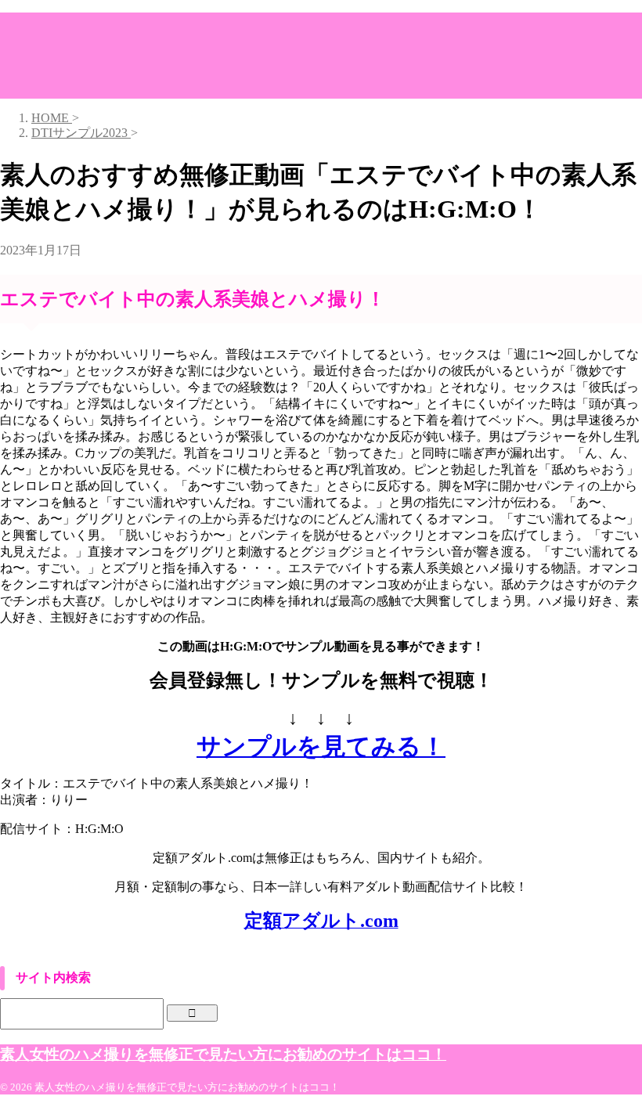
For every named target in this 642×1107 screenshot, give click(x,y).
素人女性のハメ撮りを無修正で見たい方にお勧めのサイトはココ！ (223, 1054)
